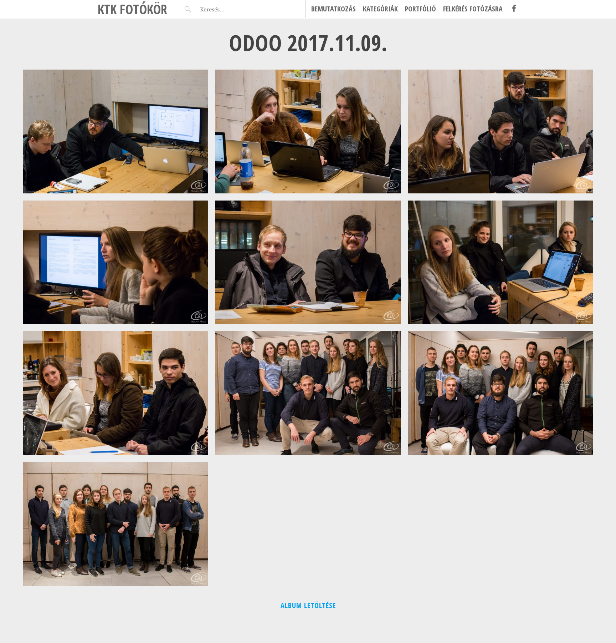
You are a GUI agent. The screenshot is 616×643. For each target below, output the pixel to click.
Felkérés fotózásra (473, 9)
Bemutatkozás (333, 9)
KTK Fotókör (132, 9)
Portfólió (420, 9)
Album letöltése (308, 605)
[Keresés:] (229, 9)
